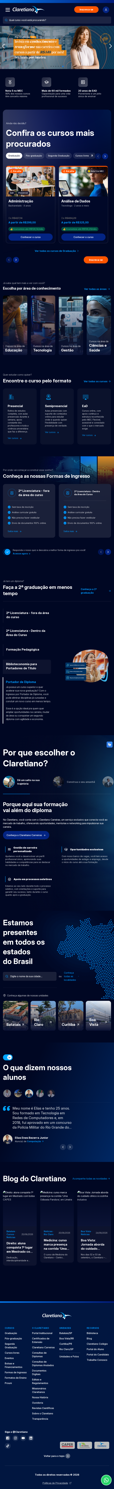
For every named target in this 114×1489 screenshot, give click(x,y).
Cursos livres (82, 155)
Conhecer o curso (31, 237)
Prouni (8, 1383)
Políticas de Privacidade (55, 1483)
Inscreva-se (86, 9)
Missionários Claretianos (39, 1390)
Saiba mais (13, 531)
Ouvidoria (37, 1402)
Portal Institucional (42, 1333)
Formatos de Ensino (16, 1377)
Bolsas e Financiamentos (13, 1365)
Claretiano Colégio (97, 1343)
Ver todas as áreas (95, 289)
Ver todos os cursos (95, 381)
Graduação (14, 155)
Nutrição (31, 1141)
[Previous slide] (98, 156)
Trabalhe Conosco (97, 1359)
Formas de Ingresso (16, 1372)
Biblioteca (92, 1333)
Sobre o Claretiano (42, 1413)
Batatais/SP (65, 1333)
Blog (89, 1338)
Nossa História (40, 1397)
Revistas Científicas (43, 1408)
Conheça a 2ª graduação (89, 591)
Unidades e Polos (69, 1356)
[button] (51, 66)
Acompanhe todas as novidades (89, 1178)
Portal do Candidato (98, 1354)
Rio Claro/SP (66, 1349)
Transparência (40, 1418)
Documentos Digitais (39, 1372)
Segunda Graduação (58, 155)
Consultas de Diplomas (39, 1354)
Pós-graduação (34, 155)
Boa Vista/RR (66, 1338)
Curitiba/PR (65, 1343)
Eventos (9, 1358)
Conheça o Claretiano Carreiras (24, 835)
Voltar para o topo (54, 1455)
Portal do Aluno (95, 1349)
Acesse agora (20, 553)
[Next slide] (105, 156)
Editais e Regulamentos (40, 1381)
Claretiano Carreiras (43, 1347)
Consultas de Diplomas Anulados (43, 1363)
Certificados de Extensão (40, 1340)
